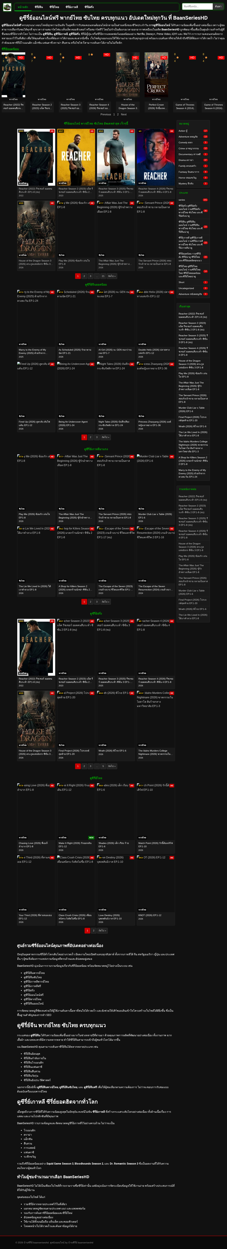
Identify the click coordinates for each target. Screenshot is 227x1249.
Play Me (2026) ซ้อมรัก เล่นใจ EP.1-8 (193, 375)
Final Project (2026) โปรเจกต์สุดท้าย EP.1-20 (192, 419)
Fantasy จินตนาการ (192, 172)
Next (123, 114)
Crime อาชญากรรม (193, 148)
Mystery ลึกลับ (192, 183)
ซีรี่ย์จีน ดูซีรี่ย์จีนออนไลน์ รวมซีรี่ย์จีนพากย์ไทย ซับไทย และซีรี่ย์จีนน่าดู (193, 226)
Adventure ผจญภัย (193, 136)
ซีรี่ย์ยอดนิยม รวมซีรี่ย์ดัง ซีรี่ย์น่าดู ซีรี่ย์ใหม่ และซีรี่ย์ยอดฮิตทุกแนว (193, 257)
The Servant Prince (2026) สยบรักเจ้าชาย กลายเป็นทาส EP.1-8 (193, 398)
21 (103, 276)
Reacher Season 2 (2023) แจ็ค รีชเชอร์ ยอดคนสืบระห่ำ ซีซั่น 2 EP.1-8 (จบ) (192, 326)
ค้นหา (218, 6)
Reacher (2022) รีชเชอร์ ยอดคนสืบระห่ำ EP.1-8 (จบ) (193, 315)
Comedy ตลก (192, 142)
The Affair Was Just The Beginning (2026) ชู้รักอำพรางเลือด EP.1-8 (191, 386)
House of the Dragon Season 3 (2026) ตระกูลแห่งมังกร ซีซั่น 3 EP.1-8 (191, 364)
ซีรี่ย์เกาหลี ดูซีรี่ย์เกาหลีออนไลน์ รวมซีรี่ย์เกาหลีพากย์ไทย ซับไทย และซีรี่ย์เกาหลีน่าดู (193, 242)
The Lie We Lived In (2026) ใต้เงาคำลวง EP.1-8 (193, 434)
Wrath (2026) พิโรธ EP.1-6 (192, 426)
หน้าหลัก (23, 7)
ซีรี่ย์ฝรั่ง (89, 7)
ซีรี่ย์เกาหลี (72, 7)
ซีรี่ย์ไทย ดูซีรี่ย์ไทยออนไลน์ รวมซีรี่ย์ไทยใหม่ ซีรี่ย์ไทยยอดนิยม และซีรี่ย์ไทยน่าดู (193, 271)
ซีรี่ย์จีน (39, 7)
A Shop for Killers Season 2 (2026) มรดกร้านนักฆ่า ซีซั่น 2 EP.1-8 (193, 461)
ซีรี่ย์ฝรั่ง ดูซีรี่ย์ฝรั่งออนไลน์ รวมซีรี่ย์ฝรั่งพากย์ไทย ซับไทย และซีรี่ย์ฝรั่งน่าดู (193, 210)
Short (192, 282)
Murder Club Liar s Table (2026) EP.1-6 (192, 409)
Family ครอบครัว (192, 166)
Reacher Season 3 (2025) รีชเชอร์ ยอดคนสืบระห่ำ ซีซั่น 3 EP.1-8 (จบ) (193, 339)
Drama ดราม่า (193, 160)
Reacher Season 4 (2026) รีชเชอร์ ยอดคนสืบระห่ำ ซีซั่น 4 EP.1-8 (193, 351)
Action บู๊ (193, 130)
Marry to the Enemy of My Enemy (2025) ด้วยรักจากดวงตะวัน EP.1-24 (192, 473)
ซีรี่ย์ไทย (54, 7)
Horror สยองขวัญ (192, 177)
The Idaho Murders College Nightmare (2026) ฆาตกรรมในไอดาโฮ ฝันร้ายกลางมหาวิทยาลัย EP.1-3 (193, 446)
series (193, 199)
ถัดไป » (112, 276)
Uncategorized (192, 288)
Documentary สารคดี (192, 154)
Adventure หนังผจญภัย (192, 294)
